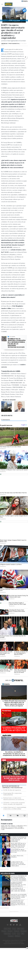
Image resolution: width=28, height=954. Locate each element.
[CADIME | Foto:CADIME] (7, 406)
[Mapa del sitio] (20, 925)
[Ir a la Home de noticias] (14, 920)
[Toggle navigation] (2, 4)
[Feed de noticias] (17, 925)
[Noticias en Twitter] (14, 925)
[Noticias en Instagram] (7, 925)
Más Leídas (4, 835)
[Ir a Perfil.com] (24, 1)
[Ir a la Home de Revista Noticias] (8, 4)
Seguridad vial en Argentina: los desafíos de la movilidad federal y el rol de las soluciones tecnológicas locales (16, 343)
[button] (25, 57)
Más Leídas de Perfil (8, 873)
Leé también (12, 336)
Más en (8, 680)
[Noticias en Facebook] (10, 925)
